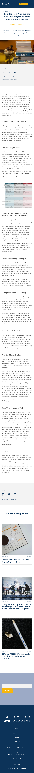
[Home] (5, 4)
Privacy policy (17, 764)
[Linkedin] (13, 758)
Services (17, 741)
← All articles (5, 11)
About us (17, 733)
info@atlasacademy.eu (17, 754)
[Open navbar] (31, 4)
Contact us (24, 4)
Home (17, 729)
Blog (17, 737)
